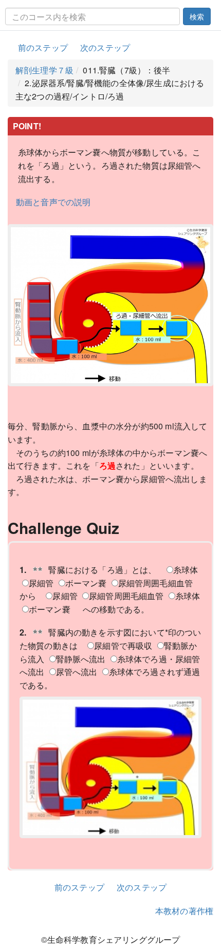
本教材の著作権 (184, 911)
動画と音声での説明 (53, 202)
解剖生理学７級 (44, 70)
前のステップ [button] (43, 47)
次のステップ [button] (105, 47)
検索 (197, 16)
